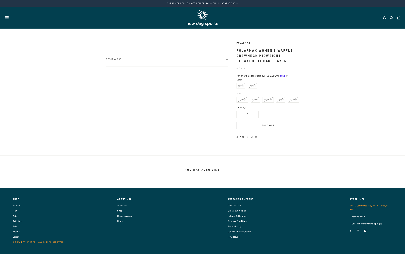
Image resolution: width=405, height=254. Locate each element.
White (252, 85)
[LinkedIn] (365, 231)
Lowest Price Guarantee (239, 231)
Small (255, 99)
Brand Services (124, 215)
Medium (268, 99)
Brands (16, 231)
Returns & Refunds (237, 215)
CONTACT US (234, 205)
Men (15, 210)
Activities (17, 221)
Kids (15, 215)
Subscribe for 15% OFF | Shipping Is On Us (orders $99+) (202, 3)
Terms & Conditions (237, 221)
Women (16, 205)
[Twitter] (252, 137)
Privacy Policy (234, 226)
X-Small (242, 99)
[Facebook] (248, 137)
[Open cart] (398, 17)
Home (120, 221)
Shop (119, 210)
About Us (122, 205)
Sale (15, 226)
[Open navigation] (7, 17)
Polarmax (243, 43)
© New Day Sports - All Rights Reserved (38, 242)
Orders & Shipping (237, 210)
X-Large (293, 99)
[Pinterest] (256, 137)
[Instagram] (358, 231)
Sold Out (268, 125)
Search (16, 236)
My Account (233, 236)
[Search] (391, 17)
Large (281, 99)
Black (240, 85)
